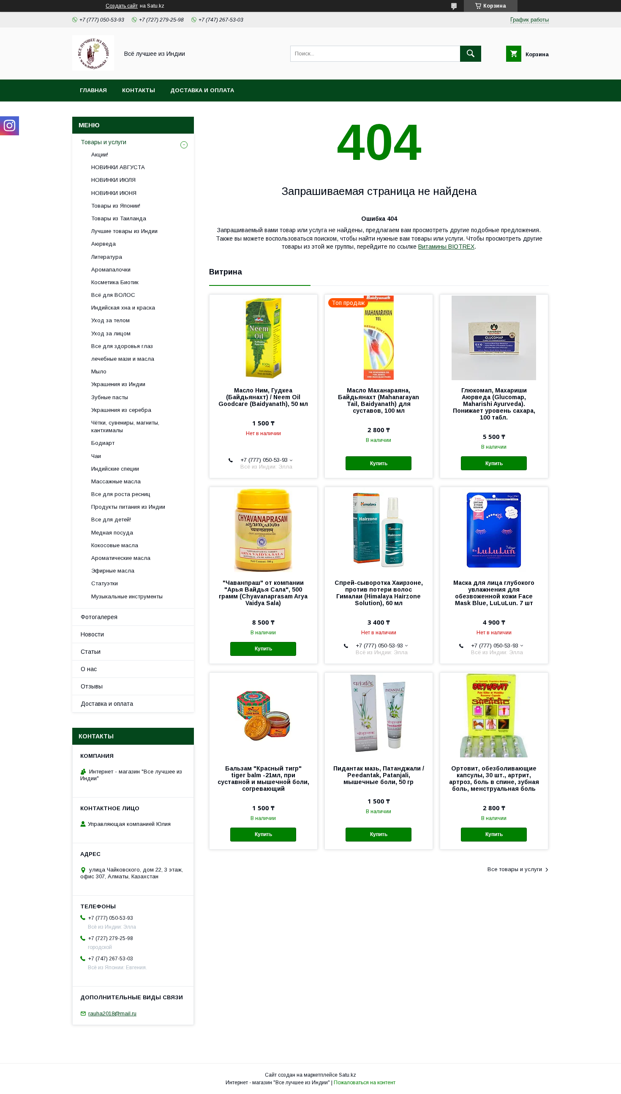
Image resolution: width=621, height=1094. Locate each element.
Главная (93, 90)
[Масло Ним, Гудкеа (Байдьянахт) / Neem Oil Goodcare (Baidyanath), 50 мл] (263, 337)
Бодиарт (102, 443)
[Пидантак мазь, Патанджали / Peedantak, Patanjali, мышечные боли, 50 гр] (379, 715)
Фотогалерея (99, 617)
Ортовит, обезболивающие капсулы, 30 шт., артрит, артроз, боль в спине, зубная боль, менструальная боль (494, 778)
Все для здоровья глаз (122, 346)
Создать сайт (122, 6)
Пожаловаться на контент (364, 1083)
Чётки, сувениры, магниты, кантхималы (125, 426)
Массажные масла (116, 481)
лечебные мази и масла (122, 359)
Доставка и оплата (202, 90)
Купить (378, 463)
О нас (89, 669)
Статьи (91, 651)
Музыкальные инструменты (127, 596)
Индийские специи (115, 469)
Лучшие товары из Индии (124, 231)
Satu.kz (347, 1075)
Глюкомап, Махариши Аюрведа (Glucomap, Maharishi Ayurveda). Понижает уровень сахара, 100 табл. (494, 404)
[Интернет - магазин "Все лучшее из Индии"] (93, 68)
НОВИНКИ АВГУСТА (118, 167)
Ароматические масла (120, 558)
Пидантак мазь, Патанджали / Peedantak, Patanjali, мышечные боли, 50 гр (378, 775)
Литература (106, 257)
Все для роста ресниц (120, 494)
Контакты (138, 90)
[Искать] (470, 54)
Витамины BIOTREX (446, 246)
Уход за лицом (111, 333)
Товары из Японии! (115, 206)
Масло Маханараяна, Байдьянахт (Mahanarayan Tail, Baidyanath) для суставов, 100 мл (378, 400)
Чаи (96, 456)
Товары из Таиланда (118, 218)
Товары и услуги (103, 142)
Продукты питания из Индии (128, 507)
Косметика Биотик (115, 282)
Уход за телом (110, 320)
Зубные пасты (109, 397)
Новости (92, 634)
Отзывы (92, 686)
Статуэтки (104, 583)
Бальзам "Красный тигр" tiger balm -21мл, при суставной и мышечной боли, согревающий (263, 778)
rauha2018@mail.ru (112, 1013)
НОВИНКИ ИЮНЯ (113, 193)
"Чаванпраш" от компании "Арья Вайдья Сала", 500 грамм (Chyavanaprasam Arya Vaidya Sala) (263, 592)
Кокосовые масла (114, 545)
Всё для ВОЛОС (113, 295)
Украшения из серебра (121, 410)
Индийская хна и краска (123, 307)
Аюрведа (103, 244)
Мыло (98, 371)
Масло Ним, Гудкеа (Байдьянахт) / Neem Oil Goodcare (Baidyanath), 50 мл (263, 397)
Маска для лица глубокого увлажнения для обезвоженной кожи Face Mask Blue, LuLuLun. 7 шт (493, 592)
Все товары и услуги (515, 869)
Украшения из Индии (118, 384)
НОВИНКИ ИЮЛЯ (113, 180)
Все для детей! (111, 519)
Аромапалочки (111, 269)
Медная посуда (112, 532)
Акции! (99, 154)
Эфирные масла (112, 571)
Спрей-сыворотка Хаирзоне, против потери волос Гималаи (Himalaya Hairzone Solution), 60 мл (379, 592)
